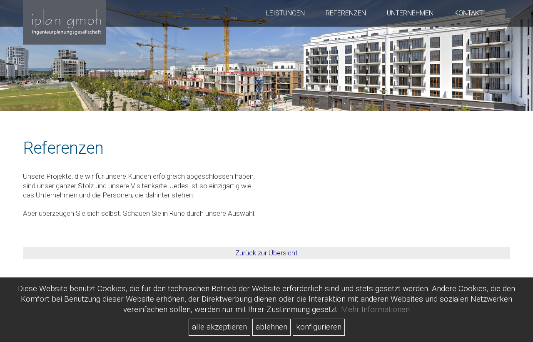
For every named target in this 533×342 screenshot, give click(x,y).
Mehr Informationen (375, 309)
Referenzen (346, 13)
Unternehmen (410, 13)
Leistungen (285, 13)
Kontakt (468, 13)
